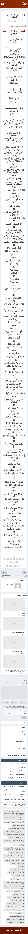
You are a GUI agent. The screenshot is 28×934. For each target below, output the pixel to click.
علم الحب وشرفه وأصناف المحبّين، (16, 916)
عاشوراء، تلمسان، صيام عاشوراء (17, 863)
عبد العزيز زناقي (20, 866)
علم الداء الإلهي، (10, 922)
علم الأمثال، (15, 894)
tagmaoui (22, 794)
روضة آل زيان (21, 845)
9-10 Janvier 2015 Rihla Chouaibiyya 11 (14, 800)
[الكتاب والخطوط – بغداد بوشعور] (14, 642)
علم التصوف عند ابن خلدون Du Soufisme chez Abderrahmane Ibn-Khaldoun (14, 671)
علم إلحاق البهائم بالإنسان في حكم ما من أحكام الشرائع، (14, 887)
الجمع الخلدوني (22, 767)
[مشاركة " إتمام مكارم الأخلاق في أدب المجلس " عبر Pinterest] (11, 558)
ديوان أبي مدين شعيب (19, 837)
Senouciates (17, 21)
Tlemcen (23, 752)
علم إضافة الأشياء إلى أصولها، (18, 876)
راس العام (11, 837)
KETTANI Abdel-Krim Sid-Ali (18, 804)
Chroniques (22, 734)
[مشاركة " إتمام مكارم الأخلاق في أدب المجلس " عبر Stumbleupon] (16, 561)
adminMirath (14, 20)
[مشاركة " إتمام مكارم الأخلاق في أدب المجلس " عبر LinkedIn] (8, 558)
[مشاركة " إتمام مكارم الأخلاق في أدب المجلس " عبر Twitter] (19, 558)
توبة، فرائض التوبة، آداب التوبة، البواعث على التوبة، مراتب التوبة (15, 818)
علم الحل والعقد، (10, 919)
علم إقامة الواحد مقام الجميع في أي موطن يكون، (15, 882)
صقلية (23, 860)
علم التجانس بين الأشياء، (12, 903)
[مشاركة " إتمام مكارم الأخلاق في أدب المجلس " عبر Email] (14, 561)
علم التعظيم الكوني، (9, 906)
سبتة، (15, 845)
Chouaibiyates (21, 731)
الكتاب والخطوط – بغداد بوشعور (18, 651)
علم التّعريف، (7, 910)
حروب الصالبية (7, 822)
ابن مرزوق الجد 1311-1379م (10, 786)
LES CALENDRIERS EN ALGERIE (18, 764)
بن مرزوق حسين (21, 786)
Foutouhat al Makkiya (19, 741)
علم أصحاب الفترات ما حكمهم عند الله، (16, 872)
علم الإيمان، (21, 900)
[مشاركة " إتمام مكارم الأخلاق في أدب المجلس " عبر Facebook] (22, 558)
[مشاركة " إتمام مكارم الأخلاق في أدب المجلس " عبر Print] (11, 561)
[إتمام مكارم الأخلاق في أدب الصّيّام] (14, 623)
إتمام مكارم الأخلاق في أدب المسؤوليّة (17, 774)
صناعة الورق (7, 860)
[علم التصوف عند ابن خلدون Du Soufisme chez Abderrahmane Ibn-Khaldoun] (14, 661)
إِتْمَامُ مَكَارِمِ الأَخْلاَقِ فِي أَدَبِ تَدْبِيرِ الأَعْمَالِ (16, 778)
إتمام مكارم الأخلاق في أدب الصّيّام (17, 632)
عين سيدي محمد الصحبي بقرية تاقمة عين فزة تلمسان (15, 795)
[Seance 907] (14, 604)
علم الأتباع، (22, 894)
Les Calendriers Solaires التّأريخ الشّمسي (14, 790)
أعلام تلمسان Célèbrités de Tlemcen (16, 755)
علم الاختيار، (21, 903)
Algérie (23, 727)
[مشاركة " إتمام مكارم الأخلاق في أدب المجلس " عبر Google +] (16, 558)
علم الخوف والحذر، (20, 922)
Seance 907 (22, 613)
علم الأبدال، (9, 891)
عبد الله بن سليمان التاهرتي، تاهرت (16, 869)
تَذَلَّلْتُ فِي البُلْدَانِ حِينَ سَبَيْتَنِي (18, 822)
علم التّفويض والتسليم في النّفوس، (17, 913)
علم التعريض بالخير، (20, 906)
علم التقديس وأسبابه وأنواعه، (18, 910)
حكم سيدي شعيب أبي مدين (18, 825)
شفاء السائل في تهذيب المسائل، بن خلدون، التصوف (15, 856)
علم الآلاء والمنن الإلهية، (19, 891)
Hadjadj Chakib (21, 799)
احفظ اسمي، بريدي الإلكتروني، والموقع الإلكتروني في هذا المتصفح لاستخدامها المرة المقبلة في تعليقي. (14, 706)
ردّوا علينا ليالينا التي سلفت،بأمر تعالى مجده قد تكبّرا (14, 841)
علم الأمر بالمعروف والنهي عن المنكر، (16, 897)
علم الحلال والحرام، (20, 919)
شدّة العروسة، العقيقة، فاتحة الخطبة (16, 852)
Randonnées (22, 745)
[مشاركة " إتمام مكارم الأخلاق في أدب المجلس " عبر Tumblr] (14, 558)
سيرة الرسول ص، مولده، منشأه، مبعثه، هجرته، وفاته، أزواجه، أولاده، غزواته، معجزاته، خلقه (14, 848)
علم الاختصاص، (14, 900)
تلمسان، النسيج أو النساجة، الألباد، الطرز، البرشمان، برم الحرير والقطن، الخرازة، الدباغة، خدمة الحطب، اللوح (14, 813)
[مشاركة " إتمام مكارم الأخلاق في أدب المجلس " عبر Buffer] (5, 558)
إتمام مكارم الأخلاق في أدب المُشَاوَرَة (17, 771)
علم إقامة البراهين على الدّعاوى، (17, 879)
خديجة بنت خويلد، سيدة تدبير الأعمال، (16, 828)
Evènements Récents (20, 738)
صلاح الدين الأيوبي (16, 860)
